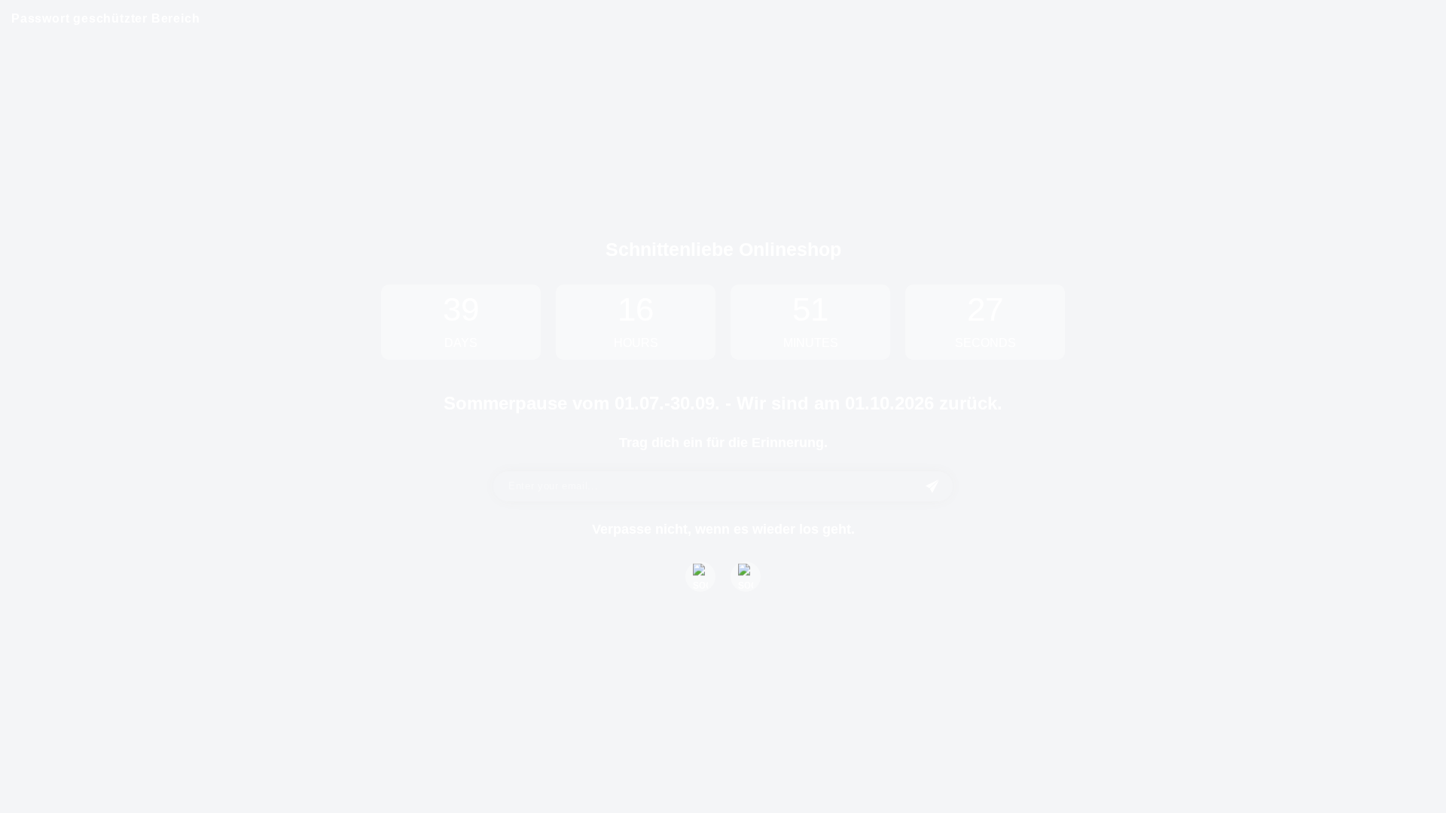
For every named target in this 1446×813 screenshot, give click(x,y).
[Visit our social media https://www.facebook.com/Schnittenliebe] (700, 577)
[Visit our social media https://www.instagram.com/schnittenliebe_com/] (746, 577)
